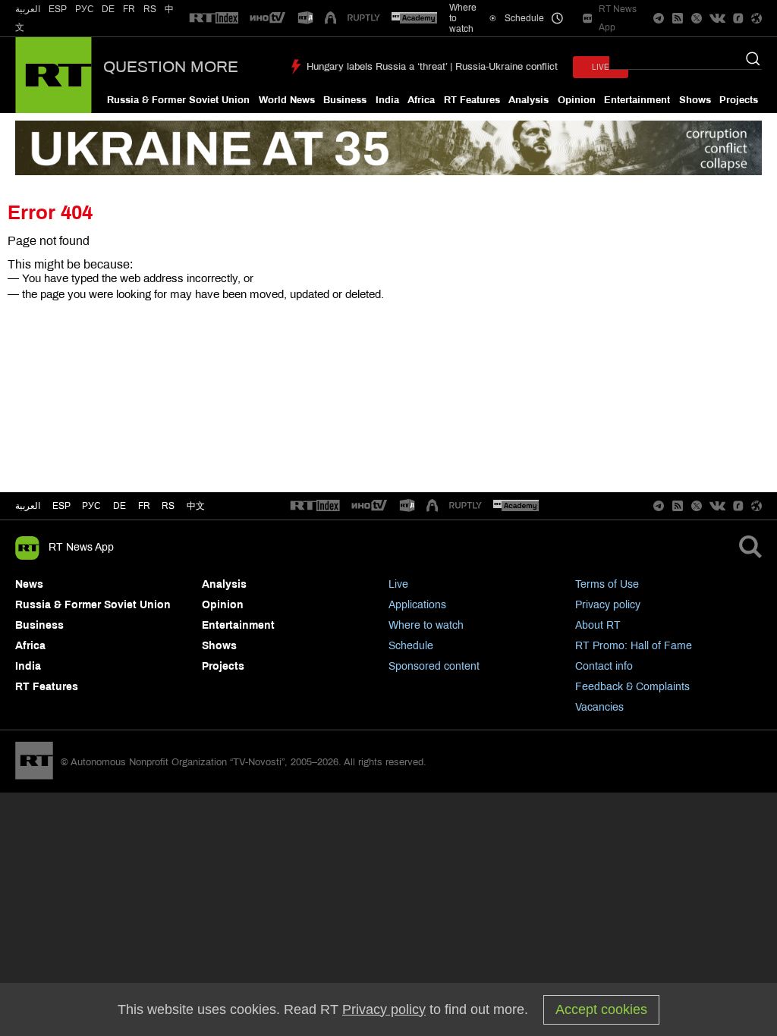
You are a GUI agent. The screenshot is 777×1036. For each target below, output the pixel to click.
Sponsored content (434, 666)
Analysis (528, 100)
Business (344, 100)
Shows (695, 100)
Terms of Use (607, 584)
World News (287, 100)
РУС (84, 9)
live (600, 67)
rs (168, 506)
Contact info (604, 666)
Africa (421, 100)
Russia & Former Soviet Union (178, 100)
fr (144, 506)
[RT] (214, 18)
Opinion (577, 100)
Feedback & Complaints (632, 686)
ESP (58, 9)
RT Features (472, 100)
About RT (598, 625)
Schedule (410, 645)
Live (398, 584)
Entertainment (637, 100)
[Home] (53, 75)
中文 (196, 506)
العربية (27, 9)
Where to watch (426, 625)
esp (61, 506)
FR (129, 9)
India (387, 100)
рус (91, 506)
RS (149, 9)
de (119, 506)
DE (108, 9)
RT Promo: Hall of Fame (633, 645)
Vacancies (599, 707)
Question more (170, 66)
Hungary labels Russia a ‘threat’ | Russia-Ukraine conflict (432, 66)
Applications (417, 605)
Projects (738, 100)
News (29, 584)
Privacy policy (607, 605)
